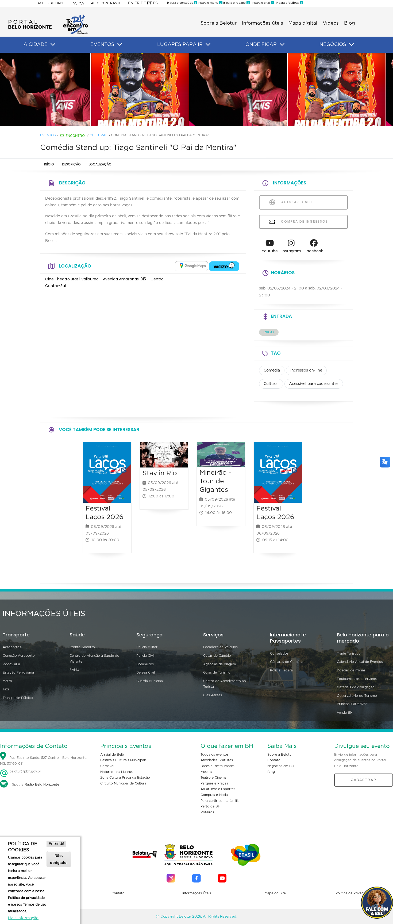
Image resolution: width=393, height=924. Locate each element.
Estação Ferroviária (18, 672)
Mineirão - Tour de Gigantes (215, 481)
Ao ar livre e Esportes (218, 789)
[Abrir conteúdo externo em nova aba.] (191, 266)
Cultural (98, 135)
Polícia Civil (145, 655)
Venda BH (345, 712)
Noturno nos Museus (116, 772)
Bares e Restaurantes (217, 766)
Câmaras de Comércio (288, 661)
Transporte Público (18, 697)
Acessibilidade (50, 3)
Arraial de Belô (112, 754)
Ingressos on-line (306, 370)
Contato (273, 760)
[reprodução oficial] (98, 89)
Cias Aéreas (212, 695)
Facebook (314, 251)
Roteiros (207, 812)
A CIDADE (36, 44)
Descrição (71, 164)
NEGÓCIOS (332, 44)
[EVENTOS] (119, 44)
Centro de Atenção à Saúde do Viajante (94, 658)
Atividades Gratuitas (217, 760)
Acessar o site (297, 202)
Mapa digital (302, 23)
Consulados (279, 653)
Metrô (7, 681)
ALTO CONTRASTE (106, 3)
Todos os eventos (215, 754)
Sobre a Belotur (219, 23)
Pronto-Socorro (82, 647)
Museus (206, 772)
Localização (100, 164)
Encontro (75, 135)
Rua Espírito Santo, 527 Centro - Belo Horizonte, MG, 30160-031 (43, 760)
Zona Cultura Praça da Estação (125, 777)
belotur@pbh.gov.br (24, 771)
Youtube (270, 251)
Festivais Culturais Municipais (123, 760)
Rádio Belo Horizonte (42, 784)
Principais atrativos (352, 704)
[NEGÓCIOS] (351, 44)
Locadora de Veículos (220, 647)
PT (149, 3)
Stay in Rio (159, 473)
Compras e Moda (214, 795)
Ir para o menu (209, 2)
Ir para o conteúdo (181, 2)
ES (155, 3)
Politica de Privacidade (354, 893)
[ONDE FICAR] (282, 44)
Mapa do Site (275, 893)
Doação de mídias (351, 670)
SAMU (74, 669)
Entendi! (56, 844)
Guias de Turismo (216, 672)
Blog (349, 23)
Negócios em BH (280, 766)
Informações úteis (262, 23)
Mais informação (23, 918)
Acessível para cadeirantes (313, 384)
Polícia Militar (146, 647)
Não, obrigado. (59, 858)
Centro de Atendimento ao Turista (224, 684)
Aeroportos (12, 647)
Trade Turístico (349, 653)
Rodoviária (11, 664)
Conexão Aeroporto (19, 655)
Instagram (291, 251)
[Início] (48, 16)
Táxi (6, 689)
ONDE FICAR (261, 44)
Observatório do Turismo (357, 695)
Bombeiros (145, 664)
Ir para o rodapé (235, 2)
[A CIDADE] (53, 44)
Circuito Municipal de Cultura (123, 783)
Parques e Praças (214, 783)
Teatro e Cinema (213, 777)
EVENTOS (102, 44)
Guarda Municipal (150, 681)
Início (49, 164)
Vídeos (331, 23)
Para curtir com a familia (220, 800)
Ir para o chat (261, 2)
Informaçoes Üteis (196, 893)
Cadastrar (363, 780)
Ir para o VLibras (288, 2)
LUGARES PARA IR (180, 44)
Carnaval (107, 766)
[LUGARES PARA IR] (208, 44)
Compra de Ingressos (304, 221)
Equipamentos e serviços (357, 679)
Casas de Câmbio (217, 655)
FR (137, 3)
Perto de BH (210, 806)
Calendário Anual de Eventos (360, 661)
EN (130, 3)
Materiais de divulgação (356, 687)
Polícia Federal (282, 670)
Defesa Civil (145, 672)
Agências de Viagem (219, 664)
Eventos (48, 135)
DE (143, 3)
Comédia (272, 370)
